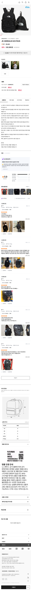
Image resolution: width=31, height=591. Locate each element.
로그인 (6, 53)
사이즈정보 (19, 100)
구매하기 (13, 587)
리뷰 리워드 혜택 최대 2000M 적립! (12, 90)
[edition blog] (10, 548)
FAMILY (3, 541)
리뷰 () (11, 100)
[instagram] (22, 548)
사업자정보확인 (5, 571)
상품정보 (4, 100)
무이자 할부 (7, 87)
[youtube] (29, 548)
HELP (3, 538)
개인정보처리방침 (11, 571)
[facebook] (16, 548)
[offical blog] (3, 548)
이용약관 (17, 571)
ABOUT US (4, 534)
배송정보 (27, 100)
